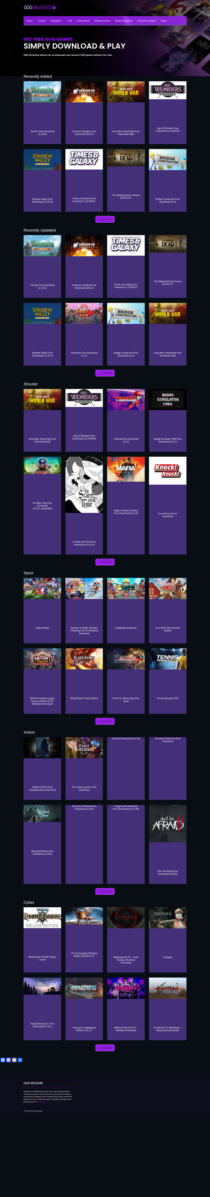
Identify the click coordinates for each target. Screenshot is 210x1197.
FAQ (70, 20)
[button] (56, 21)
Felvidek (167, 957)
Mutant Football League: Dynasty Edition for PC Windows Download (42, 701)
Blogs (164, 20)
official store (41, 1101)
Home (30, 20)
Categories (55, 20)
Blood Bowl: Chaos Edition (84, 698)
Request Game (102, 20)
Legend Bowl (42, 628)
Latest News (83, 20)
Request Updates (124, 20)
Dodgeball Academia (126, 628)
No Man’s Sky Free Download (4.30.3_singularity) (42, 506)
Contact (41, 20)
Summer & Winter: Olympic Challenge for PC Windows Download (84, 631)
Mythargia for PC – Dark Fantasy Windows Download (126, 960)
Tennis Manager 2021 (168, 698)
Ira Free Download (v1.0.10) (126, 738)
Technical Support (147, 20)
